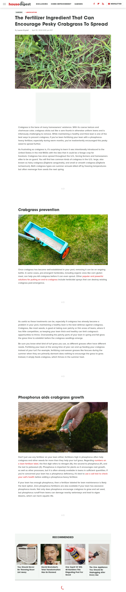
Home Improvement (61, 4)
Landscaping (31, 12)
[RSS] (103, 4)
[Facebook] (94, 4)
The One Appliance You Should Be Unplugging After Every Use (98, 571)
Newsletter (116, 4)
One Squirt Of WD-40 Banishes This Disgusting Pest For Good (74, 571)
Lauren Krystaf (23, 30)
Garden (79, 4)
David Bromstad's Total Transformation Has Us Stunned (50, 569)
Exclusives (42, 4)
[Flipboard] (99, 4)
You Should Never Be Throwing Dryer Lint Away (25, 569)
